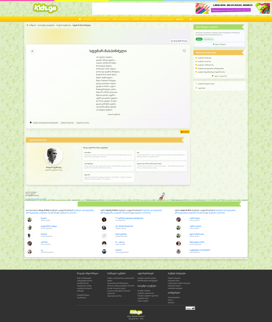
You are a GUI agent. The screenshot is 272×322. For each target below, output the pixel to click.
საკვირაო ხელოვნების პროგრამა (118, 291)
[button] (191, 19)
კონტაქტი (80, 291)
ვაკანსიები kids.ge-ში (84, 288)
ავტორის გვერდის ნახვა (53, 170)
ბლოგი (170, 300)
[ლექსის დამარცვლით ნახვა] (32, 51)
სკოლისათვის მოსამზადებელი (117, 283)
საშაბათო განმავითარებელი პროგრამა (120, 286)
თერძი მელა (195, 218)
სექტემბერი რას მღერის (200, 250)
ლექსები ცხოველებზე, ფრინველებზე (45, 123)
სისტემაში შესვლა (83, 295)
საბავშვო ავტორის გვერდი (147, 278)
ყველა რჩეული (220, 44)
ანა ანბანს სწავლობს (124, 226)
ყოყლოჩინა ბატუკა (49, 226)
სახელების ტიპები (174, 286)
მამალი (44, 234)
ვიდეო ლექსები (143, 301)
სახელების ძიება (173, 280)
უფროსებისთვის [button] (102, 19)
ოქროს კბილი (195, 226)
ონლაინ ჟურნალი (174, 297)
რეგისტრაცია (208, 39)
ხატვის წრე (111, 293)
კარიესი (44, 242)
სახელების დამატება (175, 288)
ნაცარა (44, 218)
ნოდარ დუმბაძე (63, 25)
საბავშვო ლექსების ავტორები (148, 296)
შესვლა (199, 39)
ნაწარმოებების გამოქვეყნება (148, 280)
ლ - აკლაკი (120, 242)
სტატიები (171, 302)
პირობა (118, 250)
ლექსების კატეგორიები (146, 293)
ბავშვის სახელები (174, 278)
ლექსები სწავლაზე (67, 123)
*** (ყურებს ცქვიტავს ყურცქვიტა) (129, 218)
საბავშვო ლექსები (46, 25)
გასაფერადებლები (166, 19)
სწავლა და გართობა (149, 19)
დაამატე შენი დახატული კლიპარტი (35, 199)
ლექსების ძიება (143, 298)
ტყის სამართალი (197, 234)
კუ (42, 250)
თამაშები (136, 19)
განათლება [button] (88, 19)
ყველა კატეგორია (220, 76)
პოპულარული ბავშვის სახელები (179, 283)
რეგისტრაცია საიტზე (84, 286)
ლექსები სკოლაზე (82, 123)
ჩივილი (186, 132)
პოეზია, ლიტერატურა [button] (121, 19)
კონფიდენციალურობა (84, 280)
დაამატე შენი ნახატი (179, 41)
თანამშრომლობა (83, 283)
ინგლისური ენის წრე (114, 296)
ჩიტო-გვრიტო (121, 234)
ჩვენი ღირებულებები (84, 278)
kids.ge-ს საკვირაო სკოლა (116, 288)
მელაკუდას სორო (197, 242)
